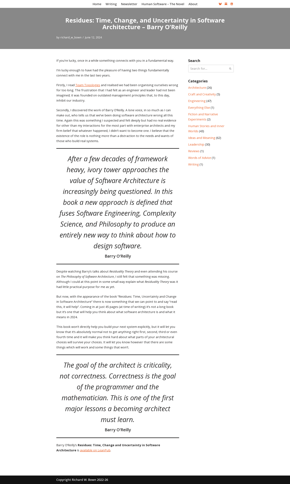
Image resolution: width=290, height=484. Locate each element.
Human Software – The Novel (163, 4)
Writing (111, 4)
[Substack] (226, 4)
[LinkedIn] (232, 4)
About (193, 4)
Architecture (197, 88)
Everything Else (199, 108)
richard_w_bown (70, 37)
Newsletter (129, 4)
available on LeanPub (95, 450)
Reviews (194, 151)
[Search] (230, 68)
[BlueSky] (220, 4)
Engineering (197, 101)
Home (97, 4)
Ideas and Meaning (201, 138)
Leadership (196, 144)
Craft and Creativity (202, 94)
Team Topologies (87, 85)
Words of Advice (199, 158)
